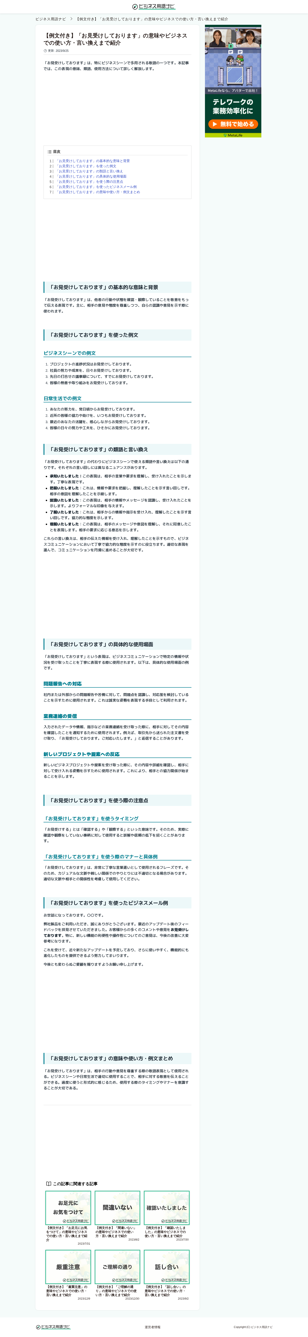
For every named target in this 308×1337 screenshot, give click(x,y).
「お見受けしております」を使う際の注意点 (89, 181)
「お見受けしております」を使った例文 (85, 166)
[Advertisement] (117, 106)
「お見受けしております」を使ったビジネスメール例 (96, 187)
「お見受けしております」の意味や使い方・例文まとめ (97, 192)
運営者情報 (153, 1327)
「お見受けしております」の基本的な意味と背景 (92, 161)
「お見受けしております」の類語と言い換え (89, 171)
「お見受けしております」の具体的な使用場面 (90, 176)
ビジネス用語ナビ (50, 19)
